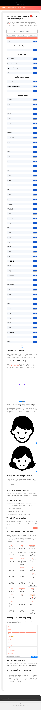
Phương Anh (32, 594)
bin (32, 580)
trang (12, 573)
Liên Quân (12, 567)
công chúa (12, 608)
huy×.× (32, 573)
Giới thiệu (20, 7)
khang (22, 573)
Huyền (32, 551)
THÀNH (22, 558)
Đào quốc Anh (10, 653)
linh (22, 545)
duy (32, 601)
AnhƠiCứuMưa (11, 647)
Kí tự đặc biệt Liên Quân (14, 365)
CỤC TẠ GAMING (11, 650)
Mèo (22, 580)
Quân (32, 608)
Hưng (22, 608)
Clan (8, 626)
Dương (11, 601)
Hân (11, 594)
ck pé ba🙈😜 (11, 636)
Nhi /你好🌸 (22, 588)
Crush (11, 558)
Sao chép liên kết (34, 656)
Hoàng (22, 594)
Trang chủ (4, 7)
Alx (26, 706)
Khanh (32, 588)
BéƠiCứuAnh (10, 639)
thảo (12, 588)
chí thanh (9, 629)
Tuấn (32, 558)
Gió (32, 567)
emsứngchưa (10, 642)
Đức (11, 551)
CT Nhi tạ (10, 23)
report (22, 551)
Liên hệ (24, 7)
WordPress (20, 706)
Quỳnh (22, 601)
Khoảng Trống (32, 545)
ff (11, 545)
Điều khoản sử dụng (12, 7)
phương (22, 567)
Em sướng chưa (11, 645)
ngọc (12, 580)
